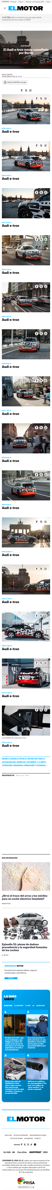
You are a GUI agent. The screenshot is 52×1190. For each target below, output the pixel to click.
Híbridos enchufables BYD (35, 2)
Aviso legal (8, 1135)
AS (33, 1005)
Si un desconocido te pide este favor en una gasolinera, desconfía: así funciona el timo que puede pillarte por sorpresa (37, 1043)
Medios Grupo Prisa (26, 1187)
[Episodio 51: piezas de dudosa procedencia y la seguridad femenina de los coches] (26, 925)
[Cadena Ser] (45, 1152)
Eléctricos (25, 46)
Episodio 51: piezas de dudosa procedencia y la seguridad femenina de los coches (24, 947)
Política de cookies (16, 1138)
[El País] (7, 1152)
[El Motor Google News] (35, 1144)
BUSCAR (11, 978)
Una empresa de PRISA (26, 1181)
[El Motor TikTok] (31, 1145)
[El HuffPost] (35, 1152)
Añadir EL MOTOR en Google (16, 82)
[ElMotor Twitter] (25, 1145)
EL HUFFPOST (18, 1005)
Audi (27, 775)
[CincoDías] (22, 1152)
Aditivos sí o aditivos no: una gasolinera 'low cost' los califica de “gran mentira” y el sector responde (37, 1085)
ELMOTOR (8, 1005)
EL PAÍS (27, 1005)
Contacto (37, 1138)
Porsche (13, 2)
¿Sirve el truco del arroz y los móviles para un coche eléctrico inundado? (24, 897)
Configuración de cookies (37, 1135)
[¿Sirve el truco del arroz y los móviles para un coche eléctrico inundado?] (26, 877)
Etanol (21, 2)
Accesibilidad (28, 1138)
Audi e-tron (20, 775)
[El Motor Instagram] (28, 1145)
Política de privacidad (21, 1135)
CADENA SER (40, 1005)
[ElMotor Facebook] (21, 1144)
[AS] (13, 1152)
